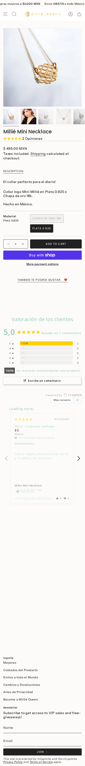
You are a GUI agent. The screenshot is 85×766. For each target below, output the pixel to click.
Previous (6, 456)
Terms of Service (41, 762)
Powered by (64, 395)
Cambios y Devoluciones (21, 685)
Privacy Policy (13, 762)
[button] (58, 498)
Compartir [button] (27, 492)
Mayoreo (9, 662)
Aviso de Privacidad (18, 692)
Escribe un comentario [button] (44, 380)
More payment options (42, 264)
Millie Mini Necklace (28, 485)
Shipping (38, 154)
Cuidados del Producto (20, 670)
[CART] (79, 14)
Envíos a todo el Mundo (20, 677)
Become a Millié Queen (20, 699)
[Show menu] (5, 14)
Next (79, 456)
